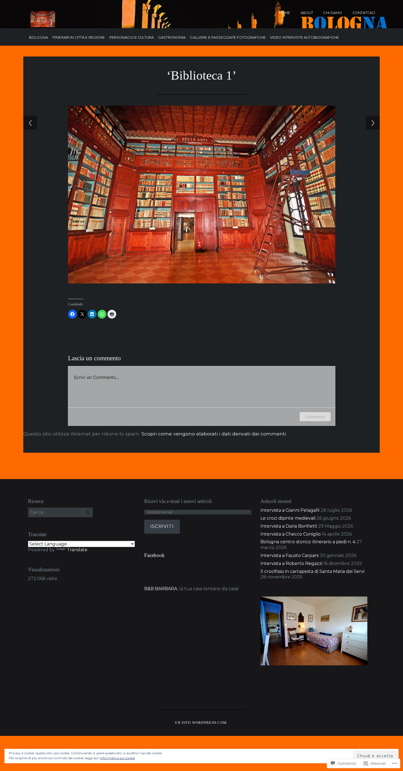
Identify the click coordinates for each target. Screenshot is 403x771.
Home (284, 13)
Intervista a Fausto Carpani (289, 555)
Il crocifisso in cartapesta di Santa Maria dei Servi (312, 571)
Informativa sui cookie (117, 758)
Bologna (38, 38)
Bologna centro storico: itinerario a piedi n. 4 (307, 541)
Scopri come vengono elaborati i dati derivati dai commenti (213, 434)
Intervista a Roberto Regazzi (291, 563)
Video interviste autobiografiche (304, 38)
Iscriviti (162, 526)
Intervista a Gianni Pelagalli (289, 510)
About (306, 13)
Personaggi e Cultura (131, 38)
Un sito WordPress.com (201, 723)
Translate (77, 549)
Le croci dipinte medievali (288, 518)
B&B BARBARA (160, 588)
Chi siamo (332, 13)
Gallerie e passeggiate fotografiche (227, 38)
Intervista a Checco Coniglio (290, 534)
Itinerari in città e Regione (78, 38)
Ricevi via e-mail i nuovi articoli (178, 501)
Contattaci (364, 13)
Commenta (315, 416)
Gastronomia (172, 38)
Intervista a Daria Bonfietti (288, 526)
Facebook (154, 555)
